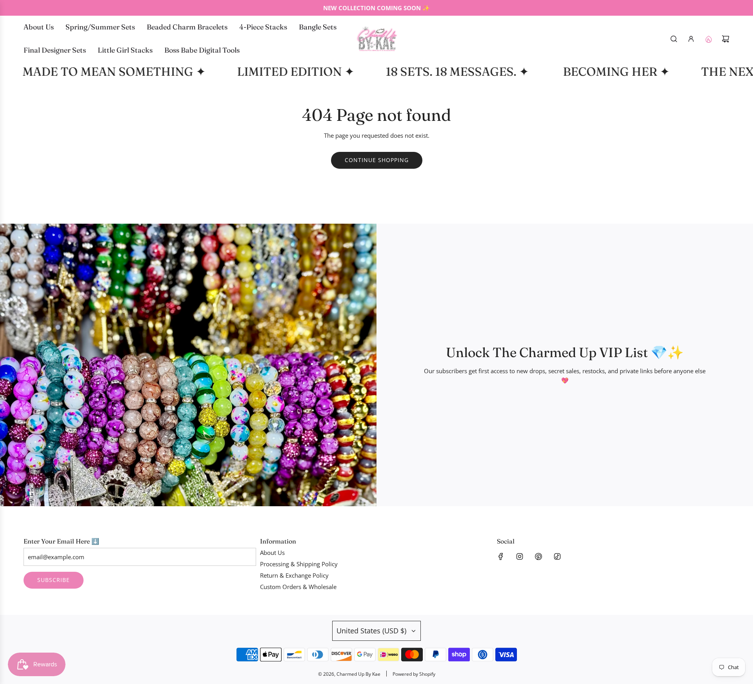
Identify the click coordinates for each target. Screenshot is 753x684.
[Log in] (691, 38)
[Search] (673, 38)
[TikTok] (557, 556)
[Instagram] (519, 556)
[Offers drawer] (708, 38)
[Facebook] (500, 556)
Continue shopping (377, 160)
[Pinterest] (538, 556)
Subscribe (53, 580)
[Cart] (725, 38)
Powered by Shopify (414, 674)
